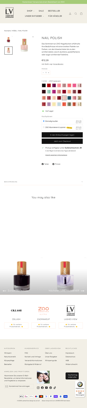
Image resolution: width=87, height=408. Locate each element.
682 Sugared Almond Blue (59, 104)
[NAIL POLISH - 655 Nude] (16, 230)
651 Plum (54, 85)
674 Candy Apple (59, 98)
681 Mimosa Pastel (54, 104)
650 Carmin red (49, 85)
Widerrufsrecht (72, 364)
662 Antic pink (59, 92)
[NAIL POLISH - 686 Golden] (8, 241)
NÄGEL (14, 31)
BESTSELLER (54, 11)
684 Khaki (69, 104)
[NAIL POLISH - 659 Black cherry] (11, 233)
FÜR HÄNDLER (55, 16)
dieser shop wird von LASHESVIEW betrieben (56, 400)
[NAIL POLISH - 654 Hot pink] (13, 230)
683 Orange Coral (64, 104)
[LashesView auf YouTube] (46, 387)
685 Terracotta (74, 104)
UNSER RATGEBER (33, 16)
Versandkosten (58, 64)
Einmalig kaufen (51, 121)
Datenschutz (70, 357)
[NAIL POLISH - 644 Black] (5, 230)
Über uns (48, 353)
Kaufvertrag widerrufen (72, 376)
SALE (41, 11)
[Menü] (83, 382)
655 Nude (64, 85)
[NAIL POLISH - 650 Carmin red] (8, 230)
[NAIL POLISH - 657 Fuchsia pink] (5, 233)
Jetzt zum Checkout (62, 141)
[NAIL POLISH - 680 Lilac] (8, 239)
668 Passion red (79, 92)
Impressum (70, 353)
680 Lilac (49, 104)
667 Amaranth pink (74, 92)
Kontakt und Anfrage (33, 357)
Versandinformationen (33, 360)
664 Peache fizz (69, 92)
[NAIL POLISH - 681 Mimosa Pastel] (11, 239)
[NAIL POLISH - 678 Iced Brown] (19, 237)
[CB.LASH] (16, 310)
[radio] (43, 121)
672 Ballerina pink (54, 98)
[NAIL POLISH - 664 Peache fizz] (8, 235)
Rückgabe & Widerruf (33, 364)
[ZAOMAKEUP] (43, 310)
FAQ (26, 353)
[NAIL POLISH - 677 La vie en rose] (16, 237)
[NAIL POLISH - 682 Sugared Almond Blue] (13, 239)
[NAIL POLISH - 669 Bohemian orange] (16, 235)
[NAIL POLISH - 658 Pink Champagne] (8, 233)
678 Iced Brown (79, 98)
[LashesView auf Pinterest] (50, 387)
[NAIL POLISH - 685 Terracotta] (5, 241)
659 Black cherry (44, 92)
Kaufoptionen (47, 116)
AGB (67, 360)
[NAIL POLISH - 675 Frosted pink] (11, 237)
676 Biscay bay (69, 98)
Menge (45, 69)
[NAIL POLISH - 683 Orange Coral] (16, 239)
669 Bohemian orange (44, 98)
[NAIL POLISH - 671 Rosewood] (19, 235)
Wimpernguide (51, 360)
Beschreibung (10, 182)
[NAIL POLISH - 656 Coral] (19, 230)
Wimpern (8, 353)
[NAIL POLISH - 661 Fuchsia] (16, 233)
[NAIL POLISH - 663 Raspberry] (5, 235)
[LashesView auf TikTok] (54, 387)
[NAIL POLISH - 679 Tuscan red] (5, 239)
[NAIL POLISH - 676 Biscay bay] (13, 237)
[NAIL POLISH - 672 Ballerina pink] (5, 237)
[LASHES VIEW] (70, 310)
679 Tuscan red (44, 104)
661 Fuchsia (54, 92)
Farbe (51, 81)
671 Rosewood (49, 98)
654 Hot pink (59, 85)
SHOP (30, 11)
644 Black (44, 85)
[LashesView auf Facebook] (42, 387)
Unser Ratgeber (51, 357)
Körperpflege (9, 360)
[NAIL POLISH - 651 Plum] (11, 230)
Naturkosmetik (10, 357)
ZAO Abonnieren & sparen (58, 127)
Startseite (7, 31)
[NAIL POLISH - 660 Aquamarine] (13, 233)
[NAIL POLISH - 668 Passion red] (13, 235)
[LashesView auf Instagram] (38, 387)
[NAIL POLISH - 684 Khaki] (19, 239)
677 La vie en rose (74, 98)
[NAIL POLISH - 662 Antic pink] (19, 233)
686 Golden (79, 104)
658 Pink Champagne (79, 85)
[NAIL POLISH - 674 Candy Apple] (8, 237)
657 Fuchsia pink (74, 85)
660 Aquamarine (49, 92)
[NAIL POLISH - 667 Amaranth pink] (11, 235)
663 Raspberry (64, 92)
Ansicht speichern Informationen (56, 155)
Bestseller (8, 364)
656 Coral (69, 85)
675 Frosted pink (64, 98)
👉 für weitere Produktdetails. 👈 (16, 325)
